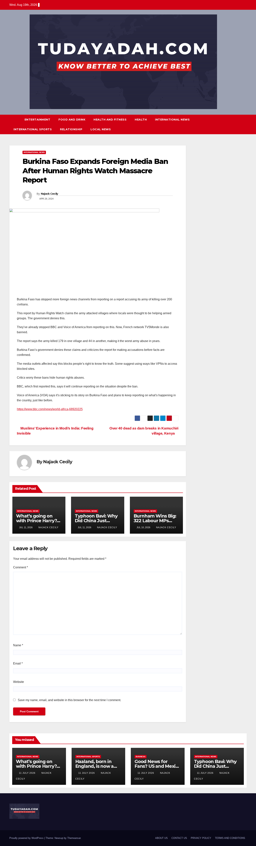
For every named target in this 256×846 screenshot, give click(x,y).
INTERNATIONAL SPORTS (32, 129)
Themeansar (74, 838)
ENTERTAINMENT (37, 119)
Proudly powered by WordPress (26, 838)
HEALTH (141, 119)
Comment (20, 567)
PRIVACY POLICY (201, 838)
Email (18, 663)
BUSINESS (140, 757)
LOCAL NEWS (101, 129)
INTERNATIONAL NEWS (172, 119)
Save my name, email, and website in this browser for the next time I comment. (69, 700)
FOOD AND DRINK (71, 119)
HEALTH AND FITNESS (110, 119)
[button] (237, 124)
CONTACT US (179, 838)
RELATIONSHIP (71, 129)
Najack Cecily (49, 193)
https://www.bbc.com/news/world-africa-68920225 (50, 409)
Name (18, 645)
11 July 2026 (27, 773)
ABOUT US (161, 838)
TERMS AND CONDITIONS (230, 838)
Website (18, 681)
